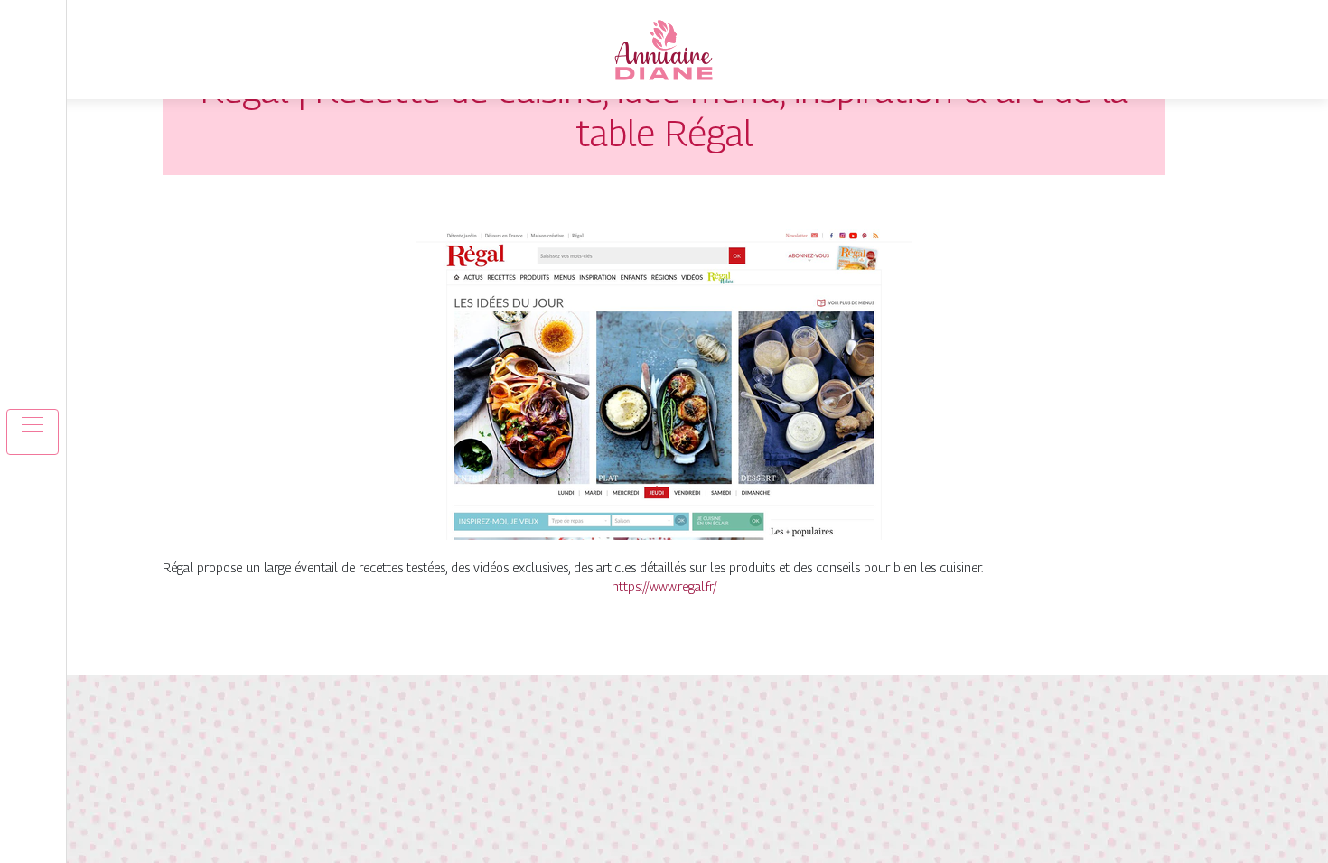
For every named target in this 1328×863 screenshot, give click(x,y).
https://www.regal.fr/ (664, 586)
